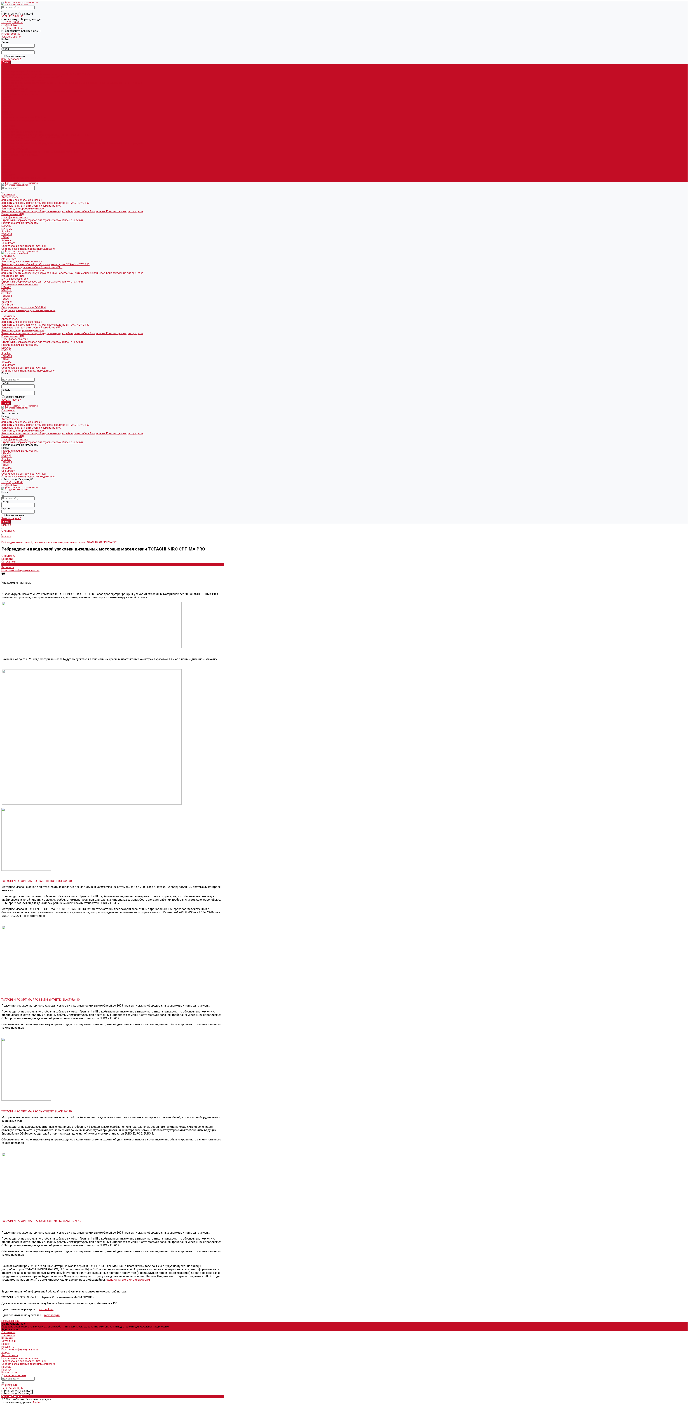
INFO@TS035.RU (10, 33)
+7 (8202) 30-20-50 (12, 22)
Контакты (7, 558)
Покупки (6, 1369)
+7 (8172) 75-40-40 (12, 16)
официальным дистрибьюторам (128, 1279)
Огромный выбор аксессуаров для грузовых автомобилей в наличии (42, 91)
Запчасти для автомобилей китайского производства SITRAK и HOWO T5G (45, 74)
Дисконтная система (13, 1375)
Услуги (5, 1352)
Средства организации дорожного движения (28, 180)
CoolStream (8, 114)
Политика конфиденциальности (20, 570)
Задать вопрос (10, 1329)
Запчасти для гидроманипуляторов (22, 80)
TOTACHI (6, 105)
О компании (8, 126)
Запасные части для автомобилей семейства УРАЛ (31, 77)
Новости (6, 564)
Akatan (37, 1402)
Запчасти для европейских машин (21, 71)
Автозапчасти (9, 128)
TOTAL (5, 108)
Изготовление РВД (12, 85)
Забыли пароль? (11, 59)
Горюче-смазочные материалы (19, 154)
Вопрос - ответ (10, 1372)
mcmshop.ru (52, 1315)
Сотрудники (8, 561)
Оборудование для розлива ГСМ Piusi (23, 177)
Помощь (6, 1366)
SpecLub (6, 103)
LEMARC (6, 97)
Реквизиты (7, 567)
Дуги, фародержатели (14, 88)
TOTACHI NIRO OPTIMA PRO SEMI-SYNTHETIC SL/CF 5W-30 (40, 999)
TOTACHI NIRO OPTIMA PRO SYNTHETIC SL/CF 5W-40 (36, 881)
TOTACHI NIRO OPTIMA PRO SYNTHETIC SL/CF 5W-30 (36, 1111)
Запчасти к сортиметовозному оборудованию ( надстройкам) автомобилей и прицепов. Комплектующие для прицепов (72, 82)
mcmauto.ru (46, 1309)
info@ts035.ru (9, 25)
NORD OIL (6, 100)
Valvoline (6, 111)
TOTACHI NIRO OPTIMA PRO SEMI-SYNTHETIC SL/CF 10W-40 (41, 1220)
